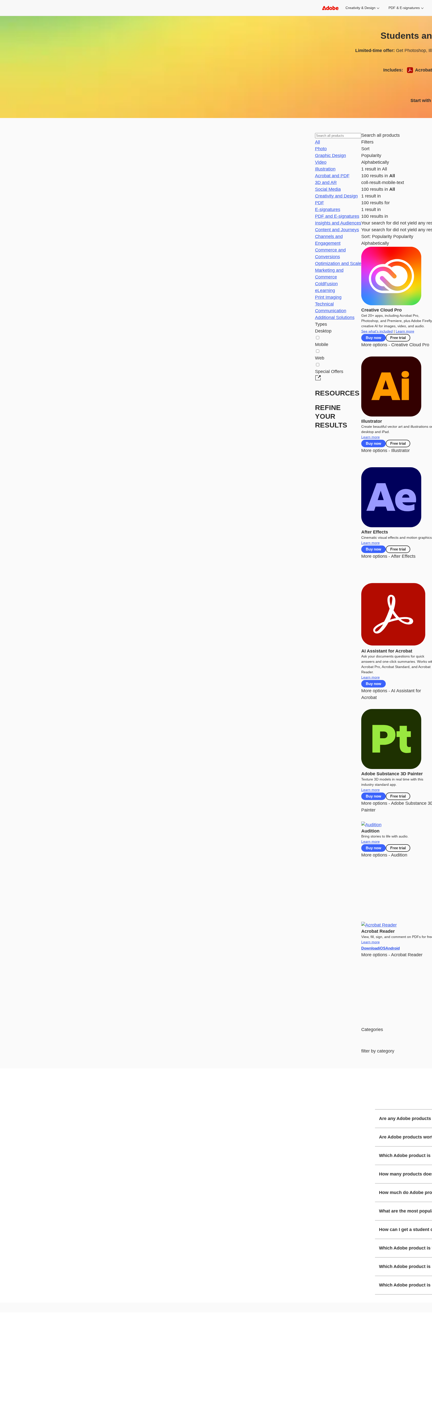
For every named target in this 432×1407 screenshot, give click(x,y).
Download (370, 948)
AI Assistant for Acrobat (386, 651)
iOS (382, 948)
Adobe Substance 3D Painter (392, 773)
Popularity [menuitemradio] (403, 236)
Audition (370, 831)
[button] (317, 142)
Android (393, 948)
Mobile (321, 344)
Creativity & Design (361, 8)
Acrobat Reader (378, 931)
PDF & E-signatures (404, 8)
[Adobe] (330, 8)
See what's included (377, 331)
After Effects (374, 532)
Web (319, 358)
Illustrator (371, 421)
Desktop (323, 331)
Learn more (405, 331)
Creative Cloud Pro (381, 310)
